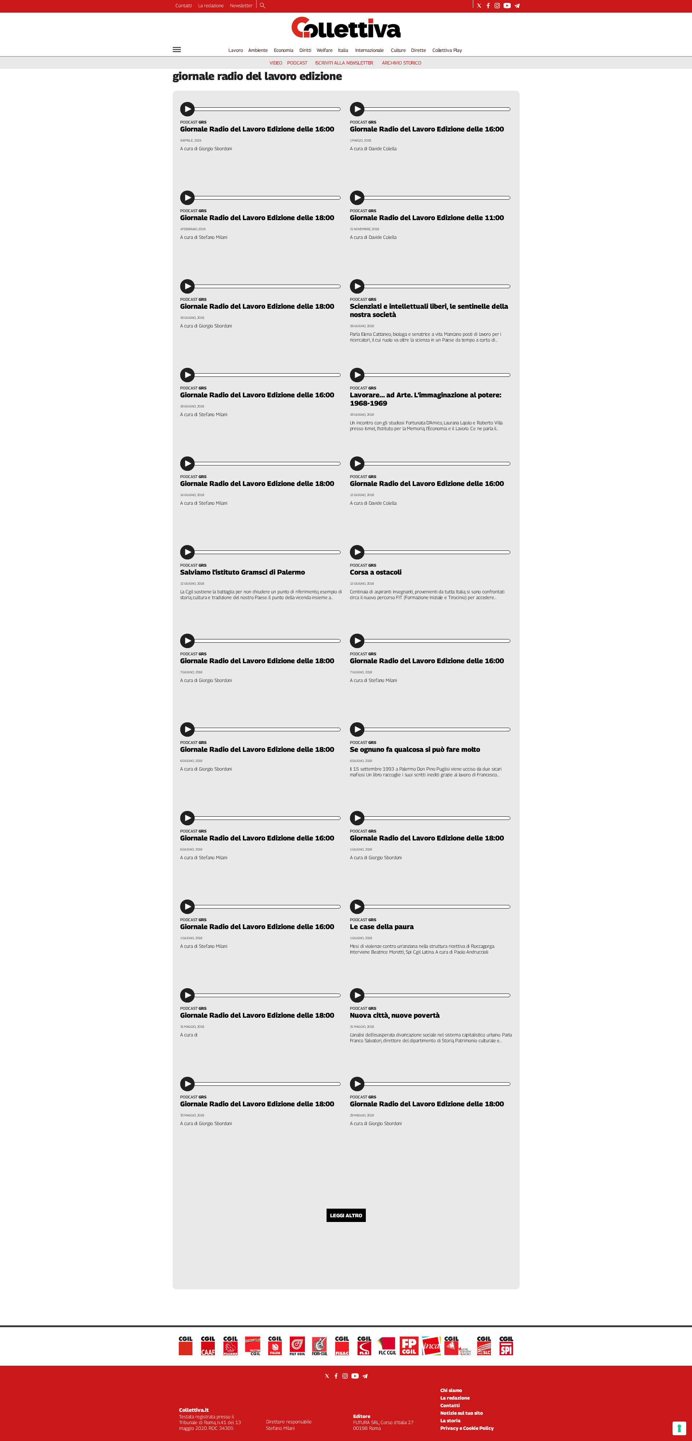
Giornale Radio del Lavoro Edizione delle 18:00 (257, 218)
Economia (283, 50)
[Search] (262, 6)
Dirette (418, 50)
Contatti (184, 5)
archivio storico (401, 63)
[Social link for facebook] (488, 5)
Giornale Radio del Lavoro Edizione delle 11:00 (427, 218)
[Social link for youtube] (507, 5)
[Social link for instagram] (497, 5)
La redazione (211, 5)
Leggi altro (346, 1215)
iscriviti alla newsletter (344, 63)
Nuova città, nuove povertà (395, 1015)
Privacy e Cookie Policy (467, 1428)
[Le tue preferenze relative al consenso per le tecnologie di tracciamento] (679, 1428)
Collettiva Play (447, 50)
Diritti (305, 50)
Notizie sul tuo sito (461, 1413)
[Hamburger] (177, 49)
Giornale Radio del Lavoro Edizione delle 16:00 (257, 129)
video (276, 63)
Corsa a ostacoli (376, 572)
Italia (343, 50)
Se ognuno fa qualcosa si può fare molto (415, 749)
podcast (297, 63)
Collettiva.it (194, 1410)
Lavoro (236, 50)
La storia (450, 1420)
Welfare (324, 50)
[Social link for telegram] (517, 5)
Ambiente (258, 50)
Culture (398, 50)
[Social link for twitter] (479, 5)
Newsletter (241, 5)
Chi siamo (451, 1390)
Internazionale (369, 50)
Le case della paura (382, 927)
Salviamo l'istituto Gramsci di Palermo (242, 572)
